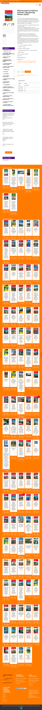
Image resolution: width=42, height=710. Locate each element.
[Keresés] (36, 4)
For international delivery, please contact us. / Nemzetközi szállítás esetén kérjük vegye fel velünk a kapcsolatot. (21, 1)
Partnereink (4, 699)
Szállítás (2, 0)
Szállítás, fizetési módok (19, 680)
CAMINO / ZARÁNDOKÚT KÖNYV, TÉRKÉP (8, 67)
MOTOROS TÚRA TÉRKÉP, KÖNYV (8, 93)
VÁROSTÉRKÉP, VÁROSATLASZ (6, 82)
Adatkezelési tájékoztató (33, 681)
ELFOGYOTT (4, 470)
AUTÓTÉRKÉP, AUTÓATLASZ (8, 76)
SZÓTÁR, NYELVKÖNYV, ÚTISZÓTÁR (8, 102)
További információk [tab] (21, 80)
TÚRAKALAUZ (9, 69)
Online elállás (18, 683)
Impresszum (31, 683)
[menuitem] (36, 4)
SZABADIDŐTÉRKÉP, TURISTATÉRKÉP (8, 64)
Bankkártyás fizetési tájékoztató (21, 681)
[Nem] (40, 707)
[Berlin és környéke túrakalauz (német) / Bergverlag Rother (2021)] (1, 355)
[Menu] (39, 4)
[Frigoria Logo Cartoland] (6, 4)
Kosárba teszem (27, 71)
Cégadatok (4, 696)
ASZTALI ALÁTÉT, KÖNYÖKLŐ (7, 57)
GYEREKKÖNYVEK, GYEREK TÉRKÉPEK (9, 79)
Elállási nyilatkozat (6, 160)
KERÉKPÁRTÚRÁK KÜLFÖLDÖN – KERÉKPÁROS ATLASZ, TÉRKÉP (8, 53)
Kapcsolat (4, 694)
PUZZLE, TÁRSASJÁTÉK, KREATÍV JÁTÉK (8, 99)
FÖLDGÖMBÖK (9, 84)
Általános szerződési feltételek (34, 678)
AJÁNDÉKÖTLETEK (9, 51)
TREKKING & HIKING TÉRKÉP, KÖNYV (7, 96)
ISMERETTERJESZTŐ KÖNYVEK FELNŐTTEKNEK (8, 87)
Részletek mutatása (7, 187)
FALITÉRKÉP (9, 73)
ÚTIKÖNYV (9, 71)
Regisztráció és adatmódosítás (21, 678)
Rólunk (4, 697)
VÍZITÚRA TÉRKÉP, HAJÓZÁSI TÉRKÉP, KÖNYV (8, 105)
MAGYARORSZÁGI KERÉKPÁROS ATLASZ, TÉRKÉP (8, 60)
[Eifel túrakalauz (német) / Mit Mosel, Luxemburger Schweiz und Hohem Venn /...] (41, 355)
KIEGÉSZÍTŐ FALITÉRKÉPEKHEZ (6, 90)
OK (21, 708)
